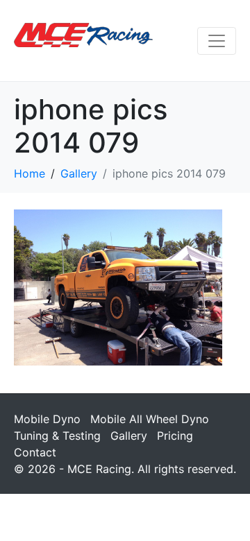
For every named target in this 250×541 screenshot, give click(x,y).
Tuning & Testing (57, 436)
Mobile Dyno (47, 419)
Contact (35, 452)
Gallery (128, 436)
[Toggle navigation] (216, 41)
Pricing (175, 436)
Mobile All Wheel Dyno (149, 419)
